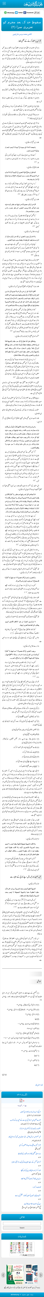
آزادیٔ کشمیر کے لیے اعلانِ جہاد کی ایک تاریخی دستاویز (26, 1162)
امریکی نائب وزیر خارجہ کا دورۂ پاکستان (30, 1112)
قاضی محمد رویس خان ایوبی (22, 34)
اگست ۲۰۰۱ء (22, 1095)
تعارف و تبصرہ (37, 1187)
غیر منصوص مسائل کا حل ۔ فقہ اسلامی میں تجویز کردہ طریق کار (24, 1137)
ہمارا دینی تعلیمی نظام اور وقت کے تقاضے (29, 1154)
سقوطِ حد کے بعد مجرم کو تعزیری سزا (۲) (30, 1129)
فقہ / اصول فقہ (39, 1085)
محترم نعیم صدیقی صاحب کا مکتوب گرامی (30, 1145)
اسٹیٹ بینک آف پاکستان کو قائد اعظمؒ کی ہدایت (28, 1196)
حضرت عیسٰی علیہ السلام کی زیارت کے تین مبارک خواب (25, 1120)
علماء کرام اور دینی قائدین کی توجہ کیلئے (31, 1170)
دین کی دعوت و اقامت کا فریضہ (32, 1204)
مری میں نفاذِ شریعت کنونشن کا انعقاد (31, 1179)
